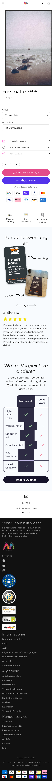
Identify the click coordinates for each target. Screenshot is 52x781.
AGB (4, 648)
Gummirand (8, 122)
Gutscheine (7, 661)
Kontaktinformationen (31, 765)
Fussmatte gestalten (12, 726)
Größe (5, 110)
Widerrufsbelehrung (12, 689)
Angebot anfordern (11, 676)
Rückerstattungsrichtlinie (14, 656)
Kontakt (6, 743)
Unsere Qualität (26, 479)
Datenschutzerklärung (26, 762)
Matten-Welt (28, 758)
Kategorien (7, 707)
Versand (46, 762)
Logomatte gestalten (12, 639)
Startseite (7, 721)
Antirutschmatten (11, 665)
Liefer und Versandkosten (14, 693)
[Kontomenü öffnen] (43, 3)
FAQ (4, 643)
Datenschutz (8, 684)
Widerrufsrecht (9, 762)
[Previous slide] (19, 305)
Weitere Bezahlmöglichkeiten (26, 187)
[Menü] (3, 3)
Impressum (7, 680)
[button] (29, 512)
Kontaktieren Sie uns (12, 698)
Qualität (6, 702)
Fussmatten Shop (10, 730)
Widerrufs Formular (12, 711)
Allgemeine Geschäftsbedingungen (19, 652)
